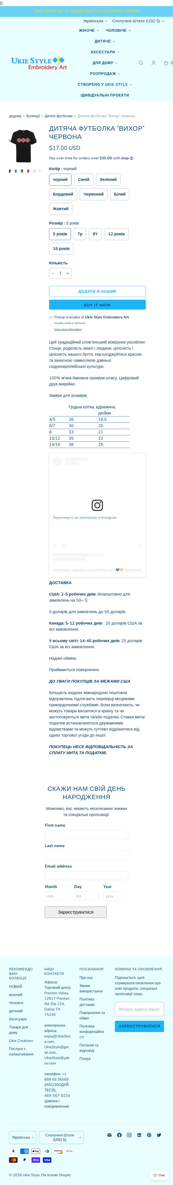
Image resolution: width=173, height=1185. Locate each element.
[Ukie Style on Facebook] (119, 1135)
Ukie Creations (21, 1040)
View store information (68, 329)
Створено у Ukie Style (103, 84)
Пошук (85, 1058)
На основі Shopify (56, 1175)
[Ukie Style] (39, 63)
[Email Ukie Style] (109, 1135)
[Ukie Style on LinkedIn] (139, 1135)
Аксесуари (103, 52)
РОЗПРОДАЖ (103, 73)
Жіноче (87, 30)
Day (78, 886)
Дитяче (103, 41)
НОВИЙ (15, 986)
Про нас (86, 977)
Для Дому (103, 63)
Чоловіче (116, 30)
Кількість (58, 263)
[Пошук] (141, 63)
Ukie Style (31, 1175)
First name (55, 825)
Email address (58, 866)
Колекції (33, 116)
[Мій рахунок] (153, 63)
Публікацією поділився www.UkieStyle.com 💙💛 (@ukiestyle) (97, 570)
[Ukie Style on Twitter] (159, 1135)
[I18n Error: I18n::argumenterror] (10, 171)
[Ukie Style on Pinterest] (149, 1135)
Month (51, 886)
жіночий (15, 994)
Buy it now (97, 305)
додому (15, 116)
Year (107, 886)
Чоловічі (16, 1003)
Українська (93, 21)
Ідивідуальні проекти (105, 95)
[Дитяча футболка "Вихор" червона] (22, 145)
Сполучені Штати (136, 21)
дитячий (16, 1011)
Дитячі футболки (59, 116)
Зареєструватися (75, 912)
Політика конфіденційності (92, 1032)
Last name (55, 845)
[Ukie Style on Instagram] (129, 1135)
